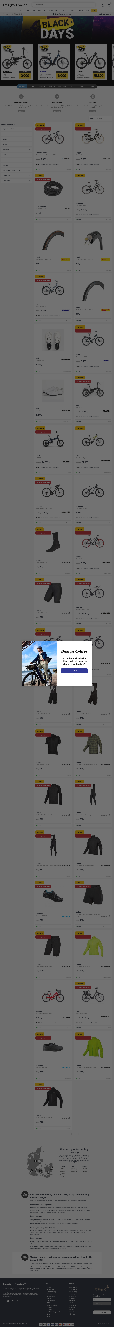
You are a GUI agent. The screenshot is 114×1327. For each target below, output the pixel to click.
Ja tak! (74, 671)
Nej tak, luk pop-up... (74, 675)
